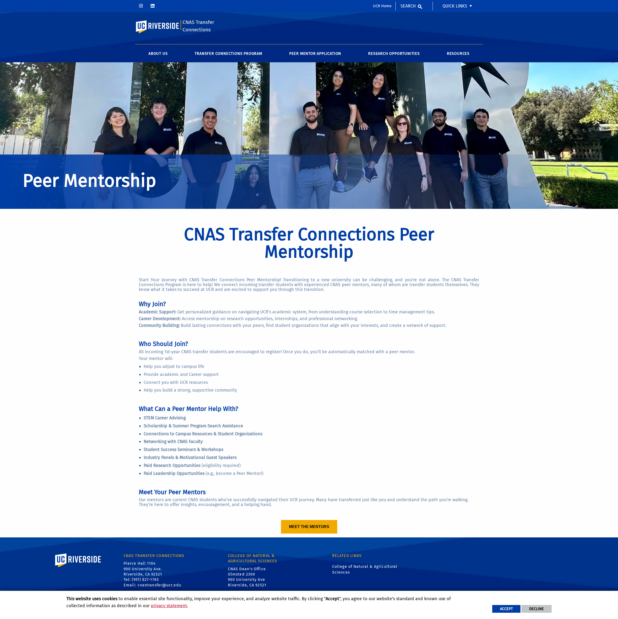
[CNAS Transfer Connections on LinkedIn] (152, 6)
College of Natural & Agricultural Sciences (364, 569)
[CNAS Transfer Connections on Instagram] (141, 6)
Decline (536, 608)
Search (408, 6)
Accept (506, 608)
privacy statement (169, 605)
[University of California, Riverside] (78, 567)
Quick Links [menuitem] (454, 6)
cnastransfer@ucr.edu (159, 585)
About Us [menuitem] (158, 53)
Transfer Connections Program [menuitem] (228, 53)
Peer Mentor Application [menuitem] (315, 53)
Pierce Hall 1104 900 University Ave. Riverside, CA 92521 (143, 569)
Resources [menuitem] (458, 53)
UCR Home (382, 6)
